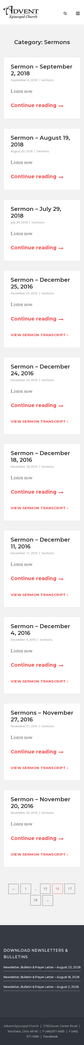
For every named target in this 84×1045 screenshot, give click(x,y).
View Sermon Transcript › (39, 335)
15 (45, 888)
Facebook (50, 1036)
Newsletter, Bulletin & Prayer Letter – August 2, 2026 (41, 987)
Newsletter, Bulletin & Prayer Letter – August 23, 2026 (42, 967)
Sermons (47, 80)
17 (70, 888)
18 (35, 900)
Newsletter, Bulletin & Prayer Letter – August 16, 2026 (41, 977)
